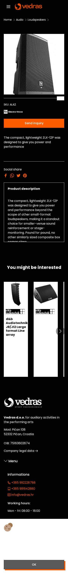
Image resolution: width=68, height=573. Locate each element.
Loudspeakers (37, 20)
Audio (19, 20)
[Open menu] (8, 6)
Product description (24, 189)
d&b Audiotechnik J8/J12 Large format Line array (17, 327)
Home (8, 20)
